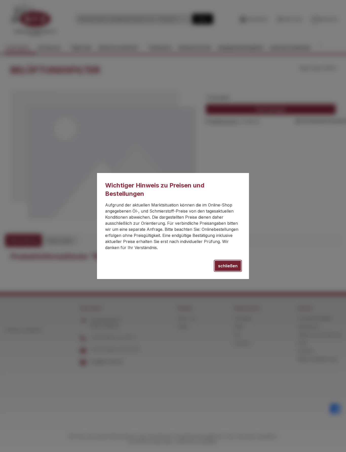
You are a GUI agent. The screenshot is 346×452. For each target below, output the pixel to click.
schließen (228, 265)
